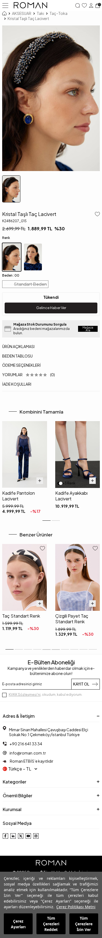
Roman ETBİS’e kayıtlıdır (31, 761)
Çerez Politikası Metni (75, 906)
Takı (40, 13)
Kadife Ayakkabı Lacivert (71, 495)
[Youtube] (28, 836)
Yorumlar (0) (28, 374)
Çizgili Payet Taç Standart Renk (71, 618)
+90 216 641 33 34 (26, 743)
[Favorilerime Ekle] (42, 549)
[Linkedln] (13, 836)
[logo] (30, 5)
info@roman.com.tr (28, 752)
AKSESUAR (21, 13)
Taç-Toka (58, 13)
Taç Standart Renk (21, 616)
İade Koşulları (16, 384)
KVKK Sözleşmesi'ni (25, 695)
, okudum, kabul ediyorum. (45, 695)
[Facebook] (5, 836)
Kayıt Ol (81, 683)
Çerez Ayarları (18, 924)
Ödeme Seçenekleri (21, 365)
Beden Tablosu (17, 355)
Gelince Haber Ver (51, 308)
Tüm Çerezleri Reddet (51, 924)
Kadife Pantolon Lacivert (18, 495)
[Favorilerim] (84, 5)
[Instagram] (36, 836)
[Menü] (5, 5)
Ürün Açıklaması (18, 346)
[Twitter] (20, 836)
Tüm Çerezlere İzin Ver (83, 924)
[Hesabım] (91, 5)
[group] (51, 98)
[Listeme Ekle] (96, 214)
